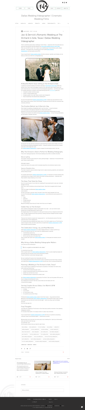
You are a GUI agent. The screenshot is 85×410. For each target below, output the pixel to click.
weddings (43, 23)
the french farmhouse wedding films (51, 336)
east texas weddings (44, 329)
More (59, 23)
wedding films (30, 23)
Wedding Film (37, 23)
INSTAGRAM (49, 405)
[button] (68, 23)
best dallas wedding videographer (41, 341)
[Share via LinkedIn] (27, 348)
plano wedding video (44, 331)
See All (68, 358)
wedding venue (23, 23)
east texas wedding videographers (49, 339)
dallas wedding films (32, 327)
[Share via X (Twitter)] (24, 348)
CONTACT (43, 405)
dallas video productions (26, 331)
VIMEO (63, 405)
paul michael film (25, 334)
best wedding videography (54, 331)
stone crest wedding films (38, 336)
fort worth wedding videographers (27, 341)
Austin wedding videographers (36, 339)
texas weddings (49, 327)
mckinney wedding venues (34, 334)
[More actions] (63, 31)
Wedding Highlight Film (51, 23)
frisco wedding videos (44, 334)
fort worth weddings (41, 327)
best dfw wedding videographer (54, 341)
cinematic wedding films (54, 329)
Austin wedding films (25, 339)
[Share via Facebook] (21, 348)
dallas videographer (35, 331)
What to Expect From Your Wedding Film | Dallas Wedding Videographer (42, 373)
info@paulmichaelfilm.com (39, 407)
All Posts (16, 23)
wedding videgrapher (25, 329)
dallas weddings (24, 327)
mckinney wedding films (35, 329)
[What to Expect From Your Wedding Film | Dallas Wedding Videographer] (42, 365)
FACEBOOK (57, 405)
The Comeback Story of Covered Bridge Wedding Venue (24, 363)
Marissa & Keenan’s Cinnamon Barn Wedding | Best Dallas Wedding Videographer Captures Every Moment (61, 373)
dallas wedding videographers (27, 336)
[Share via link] (30, 348)
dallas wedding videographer (55, 334)
